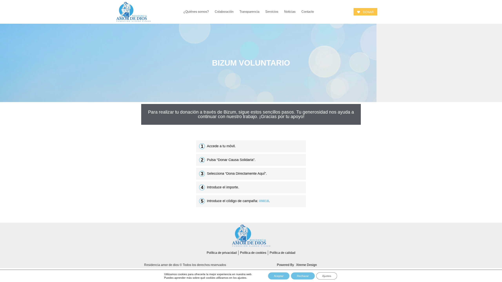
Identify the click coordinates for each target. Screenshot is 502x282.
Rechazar (303, 275)
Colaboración (224, 11)
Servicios (271, 11)
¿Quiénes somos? (196, 11)
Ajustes (326, 275)
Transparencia (249, 11)
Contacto (307, 11)
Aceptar (279, 275)
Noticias (290, 11)
